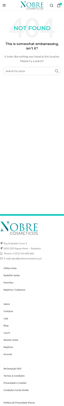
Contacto (8, 311)
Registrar (8, 346)
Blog (6, 325)
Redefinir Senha (12, 275)
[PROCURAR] (56, 71)
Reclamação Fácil (12, 368)
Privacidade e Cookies (15, 382)
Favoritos (8, 282)
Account (8, 354)
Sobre (7, 303)
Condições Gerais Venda (16, 389)
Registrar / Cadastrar (14, 289)
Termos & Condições (14, 375)
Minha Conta (10, 268)
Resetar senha (11, 339)
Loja (6, 318)
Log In (7, 332)
